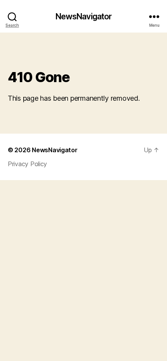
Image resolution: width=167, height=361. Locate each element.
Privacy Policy (27, 164)
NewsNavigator (84, 16)
